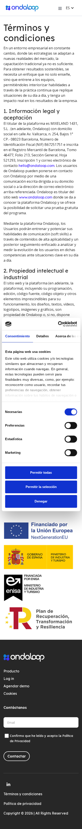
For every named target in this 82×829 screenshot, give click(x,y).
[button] (60, 8)
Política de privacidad (22, 803)
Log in (8, 678)
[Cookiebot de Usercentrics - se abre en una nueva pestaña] (58, 324)
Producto (11, 671)
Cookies (10, 693)
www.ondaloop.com (35, 197)
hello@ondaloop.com (36, 165)
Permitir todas (41, 472)
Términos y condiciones (22, 794)
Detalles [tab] (42, 336)
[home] (20, 7)
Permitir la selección (41, 487)
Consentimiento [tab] (17, 336)
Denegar (41, 501)
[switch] (71, 425)
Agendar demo (16, 686)
